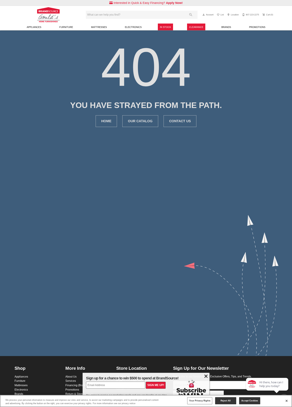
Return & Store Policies (79, 393)
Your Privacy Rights (199, 400)
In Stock (165, 27)
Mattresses (99, 27)
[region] (146, 401)
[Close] (286, 400)
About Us (71, 376)
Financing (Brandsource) (80, 385)
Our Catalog (140, 121)
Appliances (34, 27)
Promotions (257, 27)
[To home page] (48, 15)
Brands (226, 27)
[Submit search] (190, 15)
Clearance (196, 27)
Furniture (66, 27)
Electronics (133, 27)
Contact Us (180, 121)
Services (70, 380)
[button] (204, 15)
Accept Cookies (249, 400)
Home (106, 121)
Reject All (226, 400)
